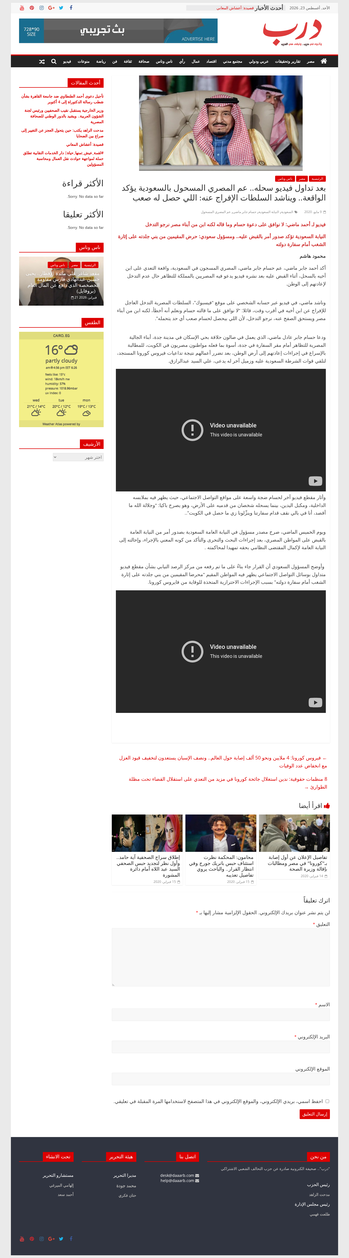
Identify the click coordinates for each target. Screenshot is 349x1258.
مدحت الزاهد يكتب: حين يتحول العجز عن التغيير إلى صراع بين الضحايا (221, 10)
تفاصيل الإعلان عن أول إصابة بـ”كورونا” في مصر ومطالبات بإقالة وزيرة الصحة (297, 863)
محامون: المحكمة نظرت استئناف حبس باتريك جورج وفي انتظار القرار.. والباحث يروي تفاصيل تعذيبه (221, 866)
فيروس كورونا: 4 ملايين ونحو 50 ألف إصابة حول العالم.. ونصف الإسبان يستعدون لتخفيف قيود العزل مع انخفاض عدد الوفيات (223, 761)
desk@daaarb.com (177, 1175)
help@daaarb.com (178, 1180)
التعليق (321, 924)
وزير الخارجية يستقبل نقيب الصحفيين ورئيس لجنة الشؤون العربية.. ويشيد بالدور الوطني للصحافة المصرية (64, 116)
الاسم (322, 1004)
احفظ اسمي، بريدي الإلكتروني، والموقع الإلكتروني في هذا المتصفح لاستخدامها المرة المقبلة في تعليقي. (218, 1101)
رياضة (101, 61)
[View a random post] (42, 61)
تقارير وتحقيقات (287, 61)
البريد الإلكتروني (312, 1037)
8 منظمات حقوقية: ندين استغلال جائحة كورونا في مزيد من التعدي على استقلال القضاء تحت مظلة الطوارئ (228, 783)
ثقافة (128, 61)
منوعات (84, 61)
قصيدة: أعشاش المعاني (85, 144)
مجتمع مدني (232, 61)
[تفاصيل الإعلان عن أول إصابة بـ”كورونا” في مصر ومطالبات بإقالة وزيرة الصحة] (294, 818)
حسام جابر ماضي (244, 211)
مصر (311, 61)
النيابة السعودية (268, 211)
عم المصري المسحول (216, 211)
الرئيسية (317, 178)
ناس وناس (164, 61)
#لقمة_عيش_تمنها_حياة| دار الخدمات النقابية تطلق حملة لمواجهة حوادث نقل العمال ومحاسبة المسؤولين (63, 158)
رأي (182, 61)
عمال (196, 61)
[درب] (324, 61)
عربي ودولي (259, 61)
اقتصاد (211, 61)
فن (114, 61)
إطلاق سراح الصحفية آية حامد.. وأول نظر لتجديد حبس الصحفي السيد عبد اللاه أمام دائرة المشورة (148, 866)
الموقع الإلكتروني (312, 1069)
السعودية (287, 211)
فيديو (67, 61)
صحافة (144, 61)
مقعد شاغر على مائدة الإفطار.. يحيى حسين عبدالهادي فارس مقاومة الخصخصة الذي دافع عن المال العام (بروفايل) (63, 282)
